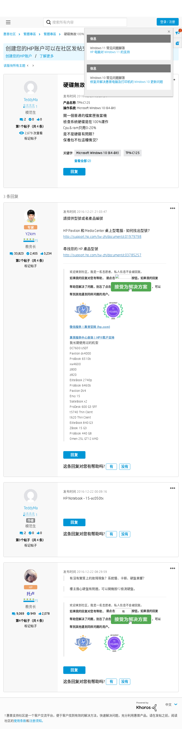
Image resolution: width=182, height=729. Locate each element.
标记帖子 (30, 138)
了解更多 (47, 56)
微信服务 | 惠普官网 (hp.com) (90, 327)
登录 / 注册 (167, 22)
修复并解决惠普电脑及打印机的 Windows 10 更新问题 (126, 82)
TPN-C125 (133, 153)
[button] (172, 208)
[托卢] (30, 576)
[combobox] (85, 22)
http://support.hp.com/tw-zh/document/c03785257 (102, 255)
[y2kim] (30, 216)
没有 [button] (124, 466)
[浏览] (7, 22)
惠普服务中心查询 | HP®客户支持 (92, 337)
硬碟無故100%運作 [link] (77, 34)
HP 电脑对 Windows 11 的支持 (110, 52)
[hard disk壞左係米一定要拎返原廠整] (33, 65)
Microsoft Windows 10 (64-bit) (97, 153)
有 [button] (111, 466)
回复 (74, 171)
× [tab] (169, 31)
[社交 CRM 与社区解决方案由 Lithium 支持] (146, 706)
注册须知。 (37, 721)
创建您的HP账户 (19, 56)
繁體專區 (30, 34)
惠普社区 (9, 34)
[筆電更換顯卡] (28, 65)
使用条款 (20, 721)
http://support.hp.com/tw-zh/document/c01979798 (102, 236)
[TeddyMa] (30, 87)
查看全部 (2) (82, 161)
